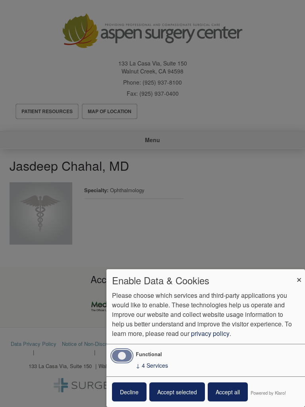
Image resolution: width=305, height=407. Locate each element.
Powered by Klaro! (268, 393)
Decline (129, 392)
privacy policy (210, 333)
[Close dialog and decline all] (299, 274)
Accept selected (177, 392)
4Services (152, 365)
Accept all (228, 392)
